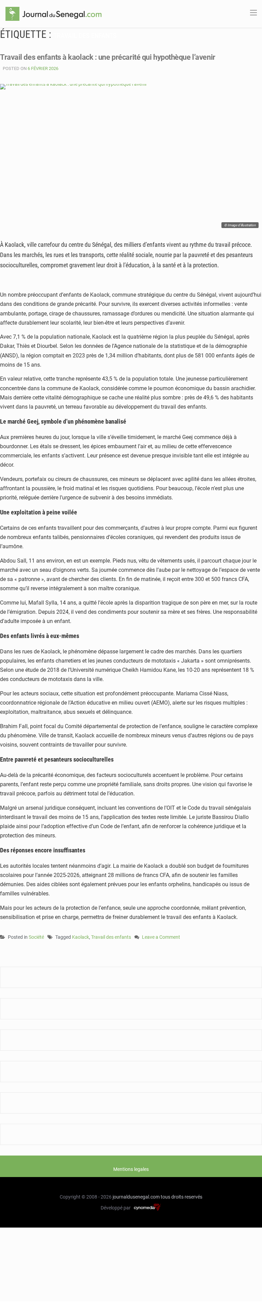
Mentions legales (131, 1169)
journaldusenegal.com (136, 1197)
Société (36, 937)
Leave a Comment (161, 937)
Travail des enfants (111, 937)
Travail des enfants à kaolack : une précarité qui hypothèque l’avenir (107, 57)
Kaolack (80, 937)
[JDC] (53, 13)
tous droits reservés (181, 1197)
